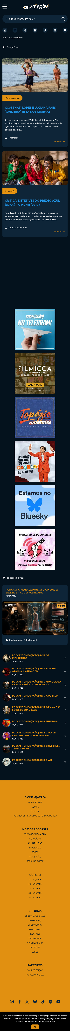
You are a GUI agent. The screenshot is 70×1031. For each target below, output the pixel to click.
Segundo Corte (35, 860)
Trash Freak (35, 938)
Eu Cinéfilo (35, 929)
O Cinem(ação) (35, 797)
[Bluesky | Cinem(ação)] (35, 505)
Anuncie (35, 811)
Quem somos (35, 802)
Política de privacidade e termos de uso (35, 815)
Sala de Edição (35, 970)
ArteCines (35, 947)
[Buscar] (63, 19)
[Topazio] (35, 416)
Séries (35, 951)
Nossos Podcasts (35, 829)
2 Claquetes (35, 883)
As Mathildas (35, 843)
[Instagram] (4, 30)
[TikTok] (45, 30)
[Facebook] (15, 30)
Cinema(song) (35, 924)
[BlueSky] (35, 30)
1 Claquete (35, 879)
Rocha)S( (35, 933)
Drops (35, 852)
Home (5, 37)
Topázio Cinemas (35, 974)
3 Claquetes (35, 888)
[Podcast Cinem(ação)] (35, 460)
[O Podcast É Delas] (35, 549)
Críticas (35, 874)
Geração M (35, 838)
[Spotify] (55, 30)
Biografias (35, 847)
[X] (24, 30)
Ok (35, 1027)
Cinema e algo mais (35, 915)
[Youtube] (65, 30)
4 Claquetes (35, 892)
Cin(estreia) (35, 920)
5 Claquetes (35, 897)
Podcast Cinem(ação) (35, 834)
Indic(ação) (35, 856)
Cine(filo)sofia (35, 942)
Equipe (35, 806)
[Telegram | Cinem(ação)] (35, 328)
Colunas (35, 911)
